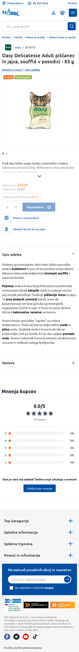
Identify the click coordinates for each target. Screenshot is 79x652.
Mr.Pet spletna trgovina (28, 647)
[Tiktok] (35, 637)
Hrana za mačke (35, 37)
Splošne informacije (21, 532)
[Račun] (53, 12)
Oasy (18, 47)
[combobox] (37, 26)
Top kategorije (16, 520)
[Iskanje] (72, 26)
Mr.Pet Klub (40, 3)
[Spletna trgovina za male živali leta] (35, 605)
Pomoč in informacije (22, 555)
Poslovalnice (15, 3)
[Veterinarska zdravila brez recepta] (13, 605)
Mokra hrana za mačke (62, 37)
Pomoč (72, 3)
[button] (72, 12)
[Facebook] (7, 637)
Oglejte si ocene (12, 70)
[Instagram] (16, 637)
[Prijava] (67, 579)
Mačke (18, 37)
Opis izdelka (32, 70)
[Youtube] (26, 637)
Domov (6, 37)
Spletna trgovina (18, 543)
